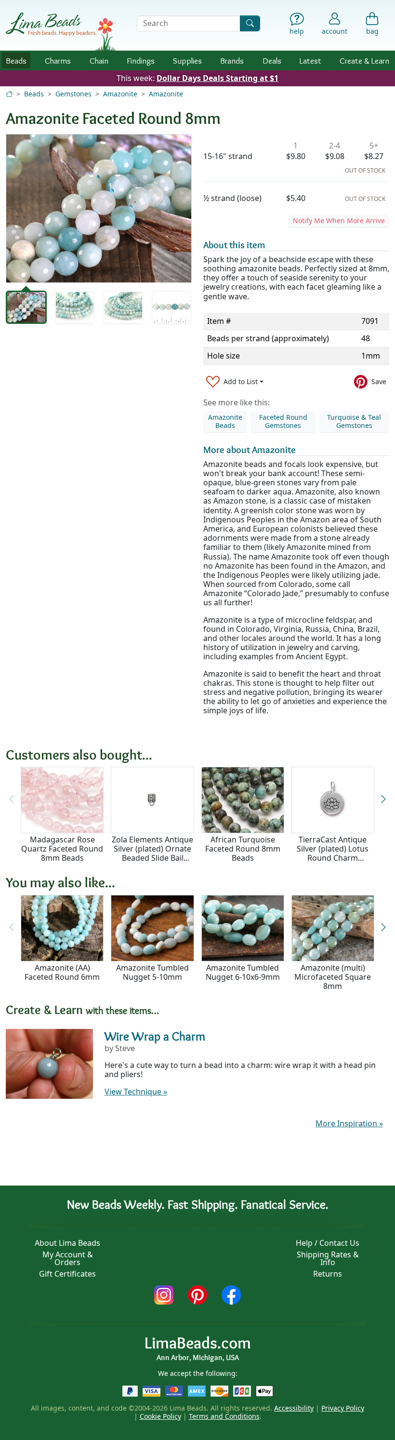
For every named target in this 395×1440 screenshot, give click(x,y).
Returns (327, 1273)
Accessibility (294, 1408)
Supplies (187, 60)
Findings (141, 60)
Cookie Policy (160, 1416)
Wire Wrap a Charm (155, 1036)
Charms (58, 60)
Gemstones (73, 93)
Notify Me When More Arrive (339, 220)
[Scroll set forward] (383, 799)
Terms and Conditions (224, 1416)
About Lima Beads (67, 1243)
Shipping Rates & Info (328, 1258)
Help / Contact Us (327, 1243)
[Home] (9, 93)
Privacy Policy (342, 1408)
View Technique (136, 1091)
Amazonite (120, 93)
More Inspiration (349, 1123)
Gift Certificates (67, 1273)
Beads (16, 60)
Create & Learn (364, 60)
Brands (232, 60)
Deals (272, 60)
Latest (310, 60)
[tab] (26, 307)
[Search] (250, 23)
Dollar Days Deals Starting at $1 (217, 78)
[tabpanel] (98, 208)
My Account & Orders (67, 1258)
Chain (99, 60)
